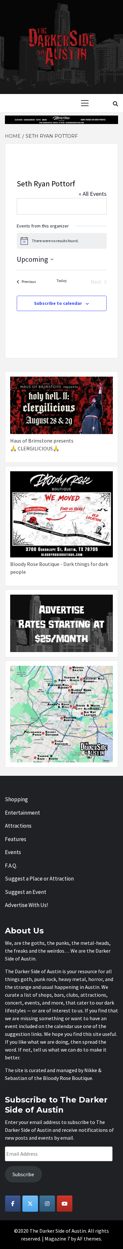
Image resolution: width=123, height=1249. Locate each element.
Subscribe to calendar (58, 303)
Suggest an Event (25, 892)
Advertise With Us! (26, 905)
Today (61, 280)
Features (15, 839)
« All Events (93, 193)
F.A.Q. (11, 865)
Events (13, 852)
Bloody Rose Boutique (67, 1078)
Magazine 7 (57, 1238)
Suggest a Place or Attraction (39, 878)
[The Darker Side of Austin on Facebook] (13, 1203)
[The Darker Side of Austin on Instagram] (47, 1203)
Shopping (16, 799)
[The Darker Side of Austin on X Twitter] (30, 1203)
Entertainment (22, 812)
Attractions (18, 825)
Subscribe (23, 1174)
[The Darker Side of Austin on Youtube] (64, 1203)
